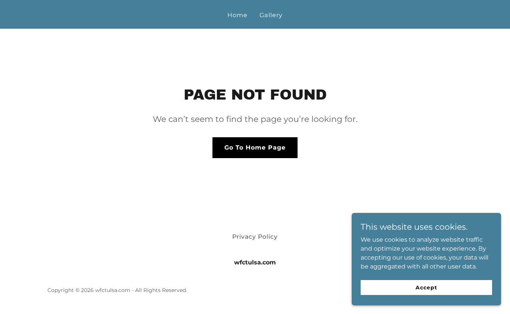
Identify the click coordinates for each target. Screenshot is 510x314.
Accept (426, 287)
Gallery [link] (270, 15)
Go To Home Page (255, 147)
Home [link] (237, 15)
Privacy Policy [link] (255, 236)
